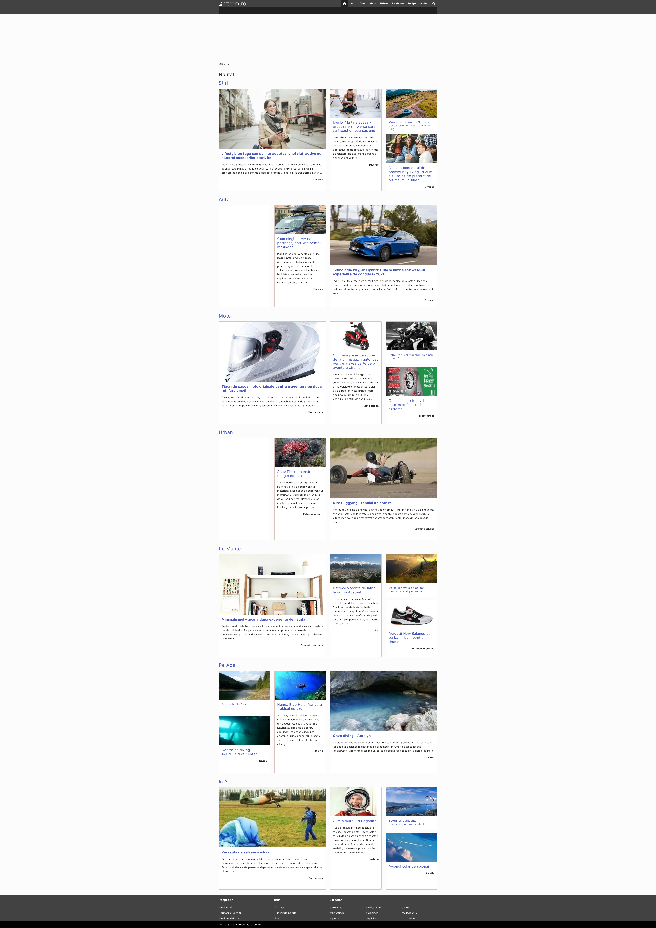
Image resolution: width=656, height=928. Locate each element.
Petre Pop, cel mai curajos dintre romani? (411, 356)
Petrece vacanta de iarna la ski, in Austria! (354, 590)
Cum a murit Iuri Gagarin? (354, 821)
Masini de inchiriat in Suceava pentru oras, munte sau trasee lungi (409, 125)
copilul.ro (371, 918)
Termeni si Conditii (230, 912)
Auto (363, 3)
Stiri (353, 3)
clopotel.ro (408, 918)
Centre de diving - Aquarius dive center (239, 752)
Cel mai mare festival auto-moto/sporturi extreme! (406, 405)
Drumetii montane (312, 645)
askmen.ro (336, 907)
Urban (384, 3)
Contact (279, 907)
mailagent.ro (409, 912)
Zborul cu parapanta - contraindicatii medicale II (406, 822)
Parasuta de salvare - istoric (246, 852)
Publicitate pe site (285, 912)
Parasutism (316, 878)
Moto (373, 3)
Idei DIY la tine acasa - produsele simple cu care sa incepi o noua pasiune (354, 126)
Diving (263, 760)
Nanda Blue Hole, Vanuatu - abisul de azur (299, 706)
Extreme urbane (313, 513)
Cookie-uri (225, 907)
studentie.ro (337, 912)
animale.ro (372, 912)
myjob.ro (335, 918)
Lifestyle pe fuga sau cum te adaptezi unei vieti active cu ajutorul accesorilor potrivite (271, 156)
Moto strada (315, 412)
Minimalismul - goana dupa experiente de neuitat (264, 619)
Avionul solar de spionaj (409, 866)
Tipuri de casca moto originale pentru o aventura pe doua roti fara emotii (272, 388)
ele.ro (405, 907)
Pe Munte (398, 3)
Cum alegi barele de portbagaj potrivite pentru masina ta (299, 243)
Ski (377, 630)
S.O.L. (278, 918)
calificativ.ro (373, 907)
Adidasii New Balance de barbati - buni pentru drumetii (410, 637)
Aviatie (374, 859)
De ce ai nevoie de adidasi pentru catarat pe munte (407, 589)
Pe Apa (412, 3)
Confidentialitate (229, 918)
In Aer (424, 3)
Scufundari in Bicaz (235, 704)
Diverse (318, 179)
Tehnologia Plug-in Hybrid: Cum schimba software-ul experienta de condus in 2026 (379, 272)
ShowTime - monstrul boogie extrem (295, 474)
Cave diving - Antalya (352, 736)
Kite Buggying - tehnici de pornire (362, 503)
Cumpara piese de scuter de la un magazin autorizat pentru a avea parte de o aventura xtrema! (355, 361)
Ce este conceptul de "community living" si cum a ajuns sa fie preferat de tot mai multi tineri (410, 174)
